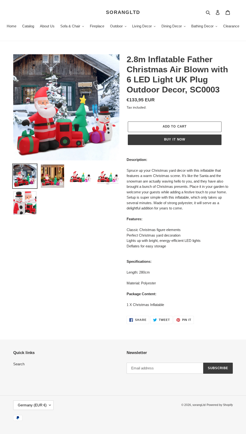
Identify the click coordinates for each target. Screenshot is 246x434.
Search (19, 364)
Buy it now (174, 139)
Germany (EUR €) (32, 405)
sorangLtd (123, 12)
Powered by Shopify (220, 405)
